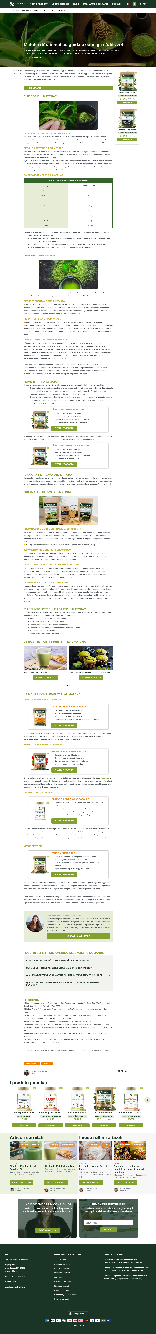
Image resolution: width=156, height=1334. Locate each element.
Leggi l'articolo (21, 1183)
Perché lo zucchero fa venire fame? (94, 1167)
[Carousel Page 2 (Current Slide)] (69, 685)
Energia (47, 1063)
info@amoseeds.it (47, 1230)
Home (12, 10)
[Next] (147, 1100)
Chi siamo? (58, 1277)
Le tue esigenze (61, 4)
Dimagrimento (32, 1063)
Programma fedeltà (62, 1264)
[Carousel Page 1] (67, 685)
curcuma (62, 733)
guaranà (105, 778)
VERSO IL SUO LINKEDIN (79, 936)
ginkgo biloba (36, 835)
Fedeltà (117, 4)
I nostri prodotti (39, 4)
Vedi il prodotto (64, 428)
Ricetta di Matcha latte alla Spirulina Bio (23, 1167)
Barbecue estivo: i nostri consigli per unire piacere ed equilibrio (129, 1169)
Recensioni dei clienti (62, 1282)
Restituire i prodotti (61, 1286)
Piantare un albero (61, 1269)
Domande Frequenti (62, 1273)
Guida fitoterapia (22, 10)
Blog (76, 4)
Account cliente (60, 1260)
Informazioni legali (61, 1299)
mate (27, 883)
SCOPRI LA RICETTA (45, 679)
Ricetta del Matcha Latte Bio (59, 1166)
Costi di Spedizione (62, 1290)
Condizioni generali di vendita (65, 1295)
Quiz (85, 4)
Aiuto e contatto (99, 4)
